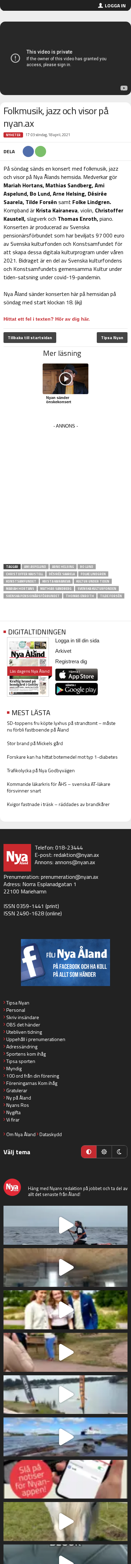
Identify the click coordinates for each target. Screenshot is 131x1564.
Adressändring (21, 1046)
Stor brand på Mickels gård (35, 743)
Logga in (115, 5)
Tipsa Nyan (112, 337)
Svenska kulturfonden (97, 588)
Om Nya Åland (21, 1134)
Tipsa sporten (20, 1061)
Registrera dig (71, 661)
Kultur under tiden (92, 581)
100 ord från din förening (32, 1075)
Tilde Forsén (111, 596)
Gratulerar (16, 1090)
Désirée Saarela (62, 574)
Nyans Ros (17, 1105)
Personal (15, 1010)
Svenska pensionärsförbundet (33, 596)
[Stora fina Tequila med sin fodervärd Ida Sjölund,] (65, 1521)
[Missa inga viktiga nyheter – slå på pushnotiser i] (65, 1479)
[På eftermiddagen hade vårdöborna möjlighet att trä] (65, 1309)
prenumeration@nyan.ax (69, 877)
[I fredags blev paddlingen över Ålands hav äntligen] (65, 1225)
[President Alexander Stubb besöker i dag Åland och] (65, 1352)
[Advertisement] (65, 496)
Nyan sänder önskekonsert (58, 400)
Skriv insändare (22, 1017)
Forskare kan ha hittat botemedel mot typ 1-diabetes (62, 756)
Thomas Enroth (80, 596)
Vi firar (13, 1119)
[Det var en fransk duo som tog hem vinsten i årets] (65, 1394)
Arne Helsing (63, 566)
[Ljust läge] (104, 1151)
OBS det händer (23, 1024)
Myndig (14, 1068)
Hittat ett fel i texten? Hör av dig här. (46, 319)
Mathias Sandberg (56, 588)
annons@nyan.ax (75, 862)
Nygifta (13, 1112)
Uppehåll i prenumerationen (35, 1039)
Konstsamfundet (21, 581)
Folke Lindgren (93, 574)
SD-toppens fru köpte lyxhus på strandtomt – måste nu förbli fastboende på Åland (61, 726)
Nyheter (13, 135)
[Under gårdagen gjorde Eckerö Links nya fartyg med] (65, 1436)
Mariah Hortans (20, 588)
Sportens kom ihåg (26, 1053)
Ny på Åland (18, 1097)
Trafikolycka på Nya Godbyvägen (41, 770)
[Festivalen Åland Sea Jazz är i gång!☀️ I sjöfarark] (65, 1267)
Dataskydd (50, 1134)
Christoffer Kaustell (24, 574)
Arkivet (63, 651)
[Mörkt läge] (119, 1151)
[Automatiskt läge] (88, 1151)
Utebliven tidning (24, 1031)
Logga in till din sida (77, 640)
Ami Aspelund (35, 566)
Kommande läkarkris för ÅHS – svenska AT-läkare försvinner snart (58, 787)
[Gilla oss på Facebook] (65, 962)
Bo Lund (86, 566)
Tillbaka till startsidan (30, 337)
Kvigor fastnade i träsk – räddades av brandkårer (58, 804)
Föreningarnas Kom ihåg (31, 1083)
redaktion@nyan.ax (76, 855)
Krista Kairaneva (56, 581)
